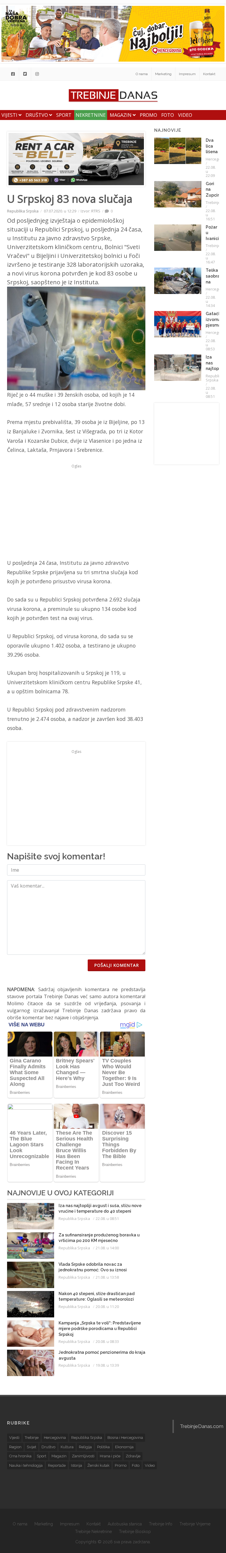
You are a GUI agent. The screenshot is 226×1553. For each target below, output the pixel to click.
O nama (142, 74)
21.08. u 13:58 (107, 1277)
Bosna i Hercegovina (125, 1437)
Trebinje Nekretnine (93, 1531)
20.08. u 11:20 (107, 1306)
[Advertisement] (76, 511)
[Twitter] (25, 73)
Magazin (121, 115)
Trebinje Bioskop (135, 1531)
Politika (103, 1447)
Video (185, 115)
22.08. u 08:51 (107, 1218)
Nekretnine (91, 115)
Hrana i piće (110, 1456)
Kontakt (209, 74)
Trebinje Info (160, 1524)
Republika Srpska (23, 211)
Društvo (37, 115)
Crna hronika (20, 1456)
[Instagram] (37, 73)
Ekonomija (124, 1447)
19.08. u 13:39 (107, 1365)
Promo (148, 115)
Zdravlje (133, 1456)
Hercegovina (55, 1437)
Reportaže (57, 1465)
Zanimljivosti (83, 1456)
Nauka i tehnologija (26, 1465)
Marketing (163, 74)
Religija (85, 1447)
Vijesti (10, 115)
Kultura (67, 1447)
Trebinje (213, 202)
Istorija (76, 1465)
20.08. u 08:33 (107, 1341)
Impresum (187, 74)
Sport (64, 115)
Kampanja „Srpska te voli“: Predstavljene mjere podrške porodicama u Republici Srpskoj (100, 1329)
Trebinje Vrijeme (195, 1524)
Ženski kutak (98, 1465)
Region (15, 1447)
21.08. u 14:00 (107, 1247)
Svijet (31, 1447)
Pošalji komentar (116, 965)
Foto (167, 115)
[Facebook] (13, 73)
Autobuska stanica (125, 1524)
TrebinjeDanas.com (201, 1426)
